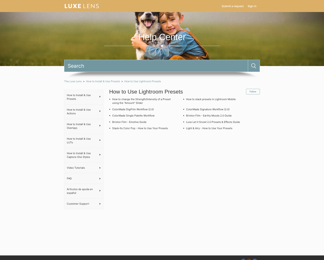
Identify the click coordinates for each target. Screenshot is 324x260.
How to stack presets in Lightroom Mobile (211, 99)
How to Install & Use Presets (103, 81)
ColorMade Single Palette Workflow (133, 115)
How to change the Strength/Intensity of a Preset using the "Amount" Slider (141, 101)
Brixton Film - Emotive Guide (129, 122)
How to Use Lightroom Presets (142, 81)
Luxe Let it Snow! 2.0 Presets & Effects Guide (213, 122)
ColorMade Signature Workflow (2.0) (208, 109)
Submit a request (233, 6)
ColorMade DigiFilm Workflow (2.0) (133, 109)
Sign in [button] (252, 6)
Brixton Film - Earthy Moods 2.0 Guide (209, 115)
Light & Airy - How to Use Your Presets (209, 128)
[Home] (81, 5)
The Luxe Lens (73, 81)
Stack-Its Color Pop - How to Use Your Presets (140, 128)
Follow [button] (253, 91)
